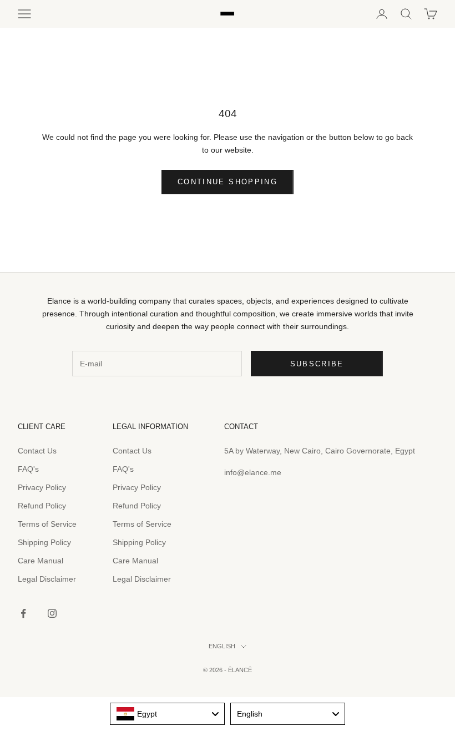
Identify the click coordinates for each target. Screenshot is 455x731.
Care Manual (40, 560)
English (222, 646)
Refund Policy (42, 505)
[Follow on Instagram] (52, 613)
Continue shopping (227, 182)
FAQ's (28, 469)
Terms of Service (47, 524)
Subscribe (317, 364)
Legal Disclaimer (47, 578)
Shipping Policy (44, 542)
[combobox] (167, 714)
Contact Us (37, 450)
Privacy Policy (42, 487)
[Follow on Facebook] (23, 613)
